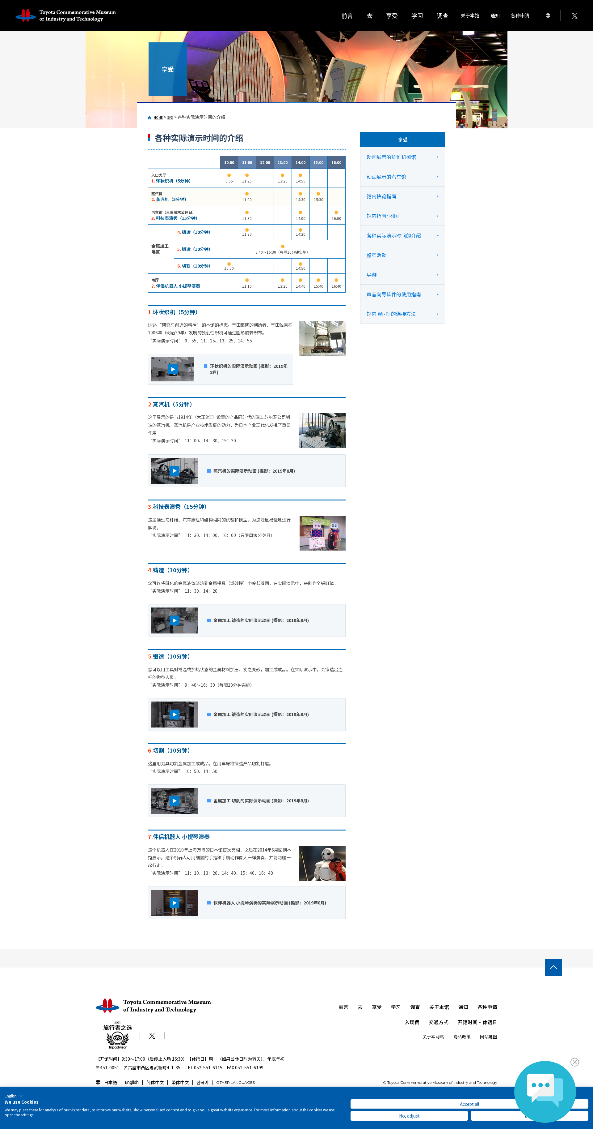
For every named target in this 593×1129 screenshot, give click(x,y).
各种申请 (487, 1007)
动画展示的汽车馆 (386, 176)
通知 (495, 15)
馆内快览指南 (381, 196)
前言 (347, 15)
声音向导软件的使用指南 (394, 294)
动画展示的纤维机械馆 (391, 157)
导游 (371, 274)
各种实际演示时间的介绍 (394, 235)
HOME (158, 117)
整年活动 (376, 255)
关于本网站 (433, 1036)
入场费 (412, 1022)
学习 (396, 1007)
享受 (170, 117)
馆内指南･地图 (383, 215)
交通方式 (438, 1022)
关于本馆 (439, 1007)
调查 (415, 1007)
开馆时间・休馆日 (477, 1022)
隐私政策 (462, 1036)
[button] (14, 1096)
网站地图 (488, 1036)
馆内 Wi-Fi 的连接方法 (391, 313)
